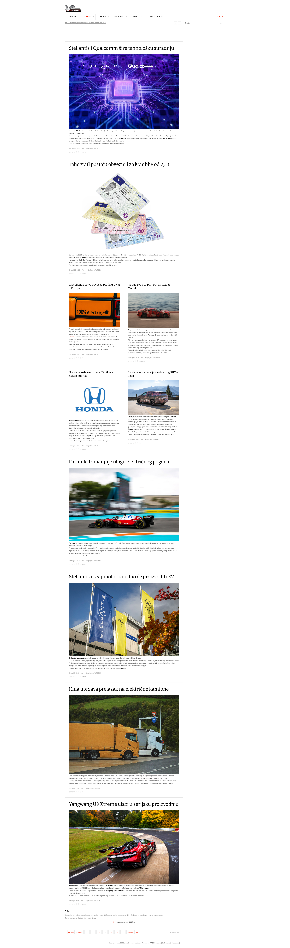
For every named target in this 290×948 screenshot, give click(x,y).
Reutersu (72, 337)
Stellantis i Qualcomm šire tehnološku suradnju (121, 48)
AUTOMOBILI (119, 17)
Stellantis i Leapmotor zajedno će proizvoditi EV (121, 577)
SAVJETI (136, 17)
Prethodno (79, 932)
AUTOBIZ (98, 148)
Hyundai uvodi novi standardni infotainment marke (81, 915)
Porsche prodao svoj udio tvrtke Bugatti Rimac (80, 918)
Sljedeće (130, 932)
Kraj (137, 932)
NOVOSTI (87, 17)
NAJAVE (157, 357)
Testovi (102, 17)
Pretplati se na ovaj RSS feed (125, 922)
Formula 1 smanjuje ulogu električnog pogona (119, 462)
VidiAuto (72, 17)
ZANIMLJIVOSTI (153, 17)
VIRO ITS (152, 943)
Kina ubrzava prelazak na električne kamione (119, 689)
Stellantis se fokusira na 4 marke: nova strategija (147, 915)
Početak (71, 932)
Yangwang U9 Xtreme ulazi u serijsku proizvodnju (124, 804)
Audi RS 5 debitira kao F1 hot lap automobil (114, 915)
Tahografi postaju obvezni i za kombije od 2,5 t (119, 164)
